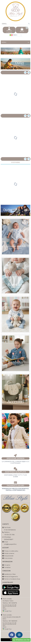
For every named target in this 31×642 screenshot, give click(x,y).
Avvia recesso (8, 558)
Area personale (8, 556)
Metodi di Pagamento (11, 576)
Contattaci (7, 567)
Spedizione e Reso (10, 574)
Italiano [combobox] (14, 35)
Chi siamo (7, 565)
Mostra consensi (9, 553)
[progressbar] (15, 93)
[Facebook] (11, 635)
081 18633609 (13, 621)
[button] (25, 54)
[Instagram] (19, 635)
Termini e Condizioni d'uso (12, 579)
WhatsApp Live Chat (22, 640)
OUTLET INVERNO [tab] (15, 162)
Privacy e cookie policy (11, 551)
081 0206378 (13, 603)
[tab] (15, 42)
